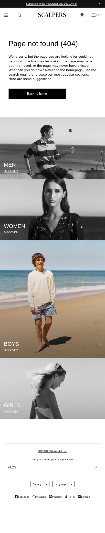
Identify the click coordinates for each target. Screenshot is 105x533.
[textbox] (37, 484)
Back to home (37, 93)
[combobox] (37, 484)
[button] (19, 15)
